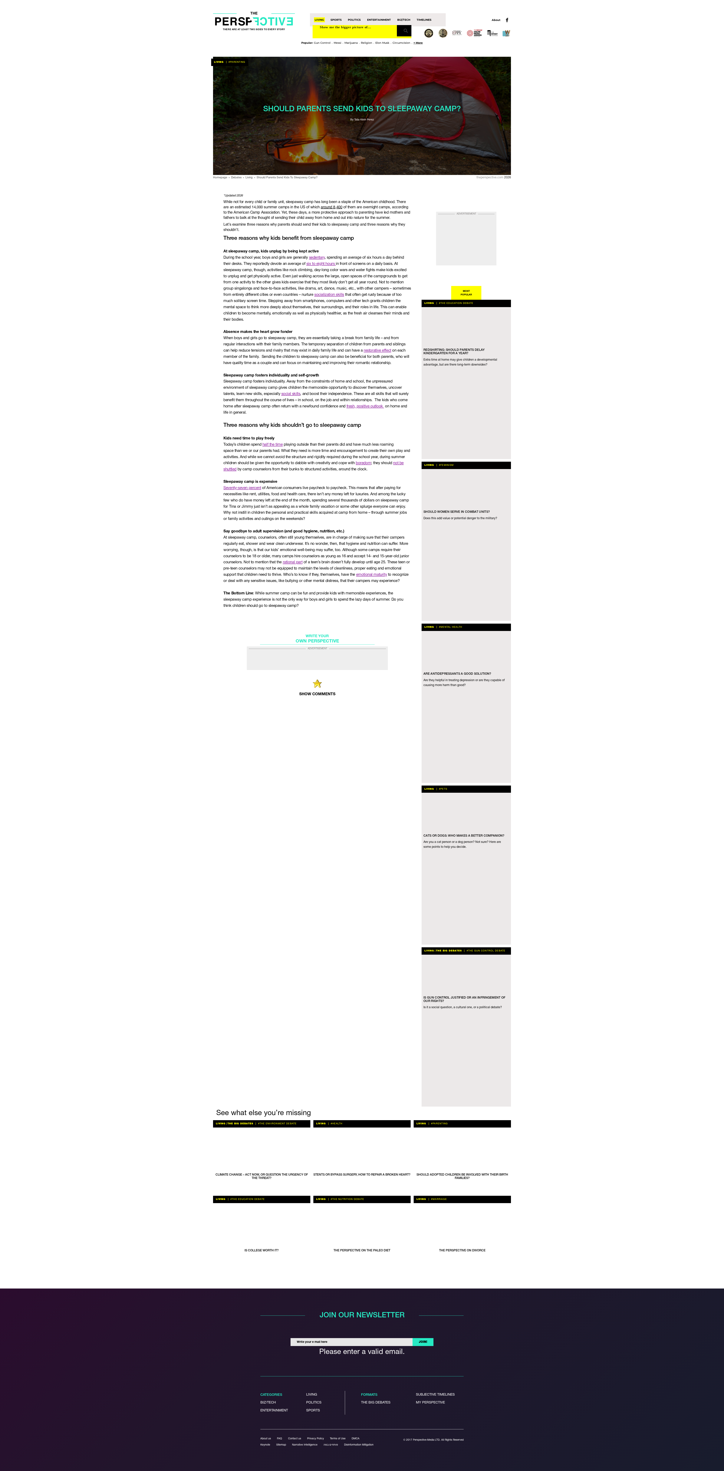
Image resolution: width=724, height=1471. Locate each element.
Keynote (265, 1445)
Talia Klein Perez (364, 120)
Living (319, 19)
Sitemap (281, 1445)
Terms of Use (338, 1438)
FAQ (279, 1438)
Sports (336, 19)
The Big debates (375, 1402)
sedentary (317, 257)
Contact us (294, 1438)
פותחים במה (331, 1445)
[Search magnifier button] (404, 30)
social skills (290, 394)
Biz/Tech (403, 19)
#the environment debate (277, 1124)
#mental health (450, 627)
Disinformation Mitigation (359, 1445)
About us (265, 1438)
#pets (442, 789)
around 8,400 (331, 207)
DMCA (355, 1438)
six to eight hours (321, 264)
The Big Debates (449, 951)
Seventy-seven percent (242, 488)
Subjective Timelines (435, 1394)
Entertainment (379, 19)
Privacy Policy (315, 1438)
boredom (363, 463)
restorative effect (377, 350)
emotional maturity (371, 574)
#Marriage (438, 1199)
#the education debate (455, 303)
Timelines (424, 19)
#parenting (236, 62)
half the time (272, 444)
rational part (293, 562)
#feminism (446, 465)
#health (336, 1124)
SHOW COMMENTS (317, 694)
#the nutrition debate (347, 1199)
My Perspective (430, 1402)
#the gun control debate (485, 951)
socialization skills (329, 295)
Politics (354, 19)
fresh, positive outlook (365, 406)
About (496, 20)
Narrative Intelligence (305, 1445)
